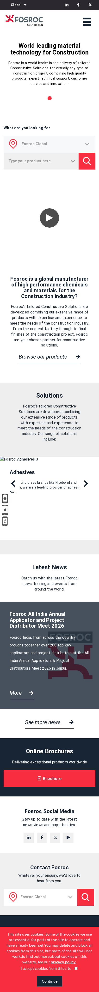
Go (87, 161)
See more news (43, 722)
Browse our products (43, 357)
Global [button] (16, 5)
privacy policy (63, 961)
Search (85, 897)
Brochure (52, 778)
